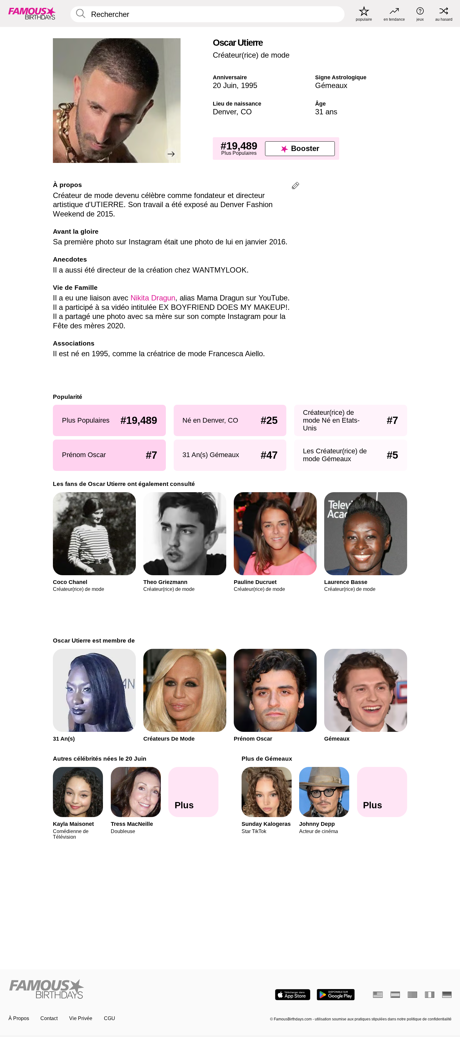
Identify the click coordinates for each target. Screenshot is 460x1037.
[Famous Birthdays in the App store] (293, 994)
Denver (224, 111)
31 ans (326, 111)
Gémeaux (331, 85)
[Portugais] (412, 995)
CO (246, 111)
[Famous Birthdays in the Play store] (336, 994)
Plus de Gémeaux (267, 758)
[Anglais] (378, 995)
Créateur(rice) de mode (251, 55)
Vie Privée (80, 1018)
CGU (109, 1018)
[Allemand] (447, 995)
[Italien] (430, 995)
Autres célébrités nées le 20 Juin (99, 758)
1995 (249, 85)
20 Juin (225, 85)
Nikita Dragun (152, 298)
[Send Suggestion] (295, 186)
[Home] (117, 989)
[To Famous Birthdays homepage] (32, 13)
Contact (49, 1018)
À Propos (18, 1018)
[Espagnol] (395, 995)
